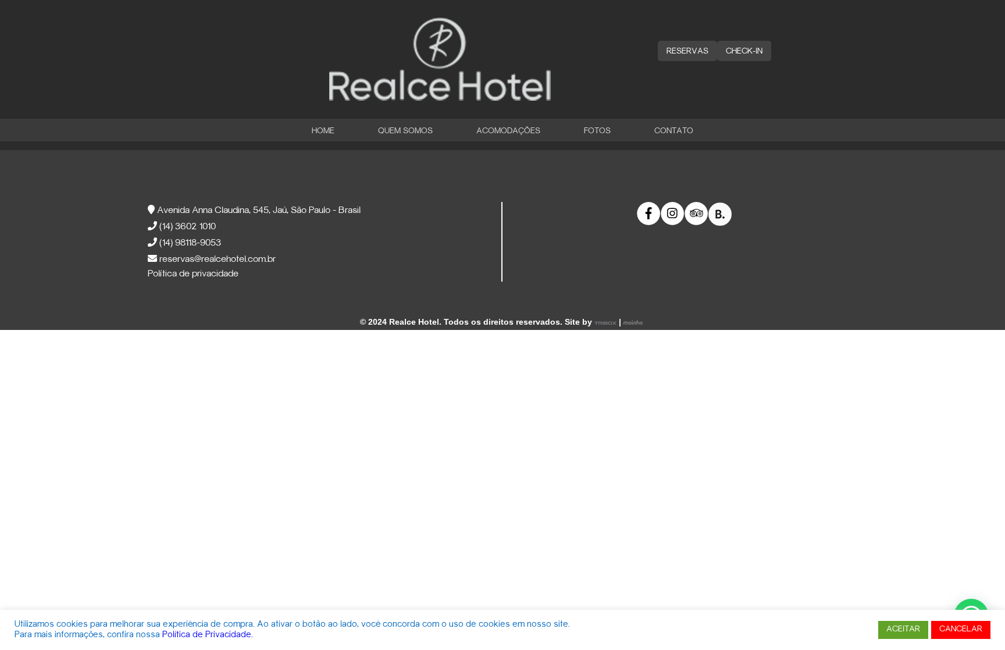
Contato (673, 131)
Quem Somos (405, 131)
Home (323, 131)
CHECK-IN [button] (744, 51)
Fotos (597, 131)
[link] (649, 214)
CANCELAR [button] (960, 629)
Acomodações (508, 131)
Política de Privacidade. (207, 635)
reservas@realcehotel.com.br (216, 259)
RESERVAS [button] (687, 51)
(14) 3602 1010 (186, 227)
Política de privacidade (193, 274)
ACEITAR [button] (903, 629)
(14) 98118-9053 (189, 243)
